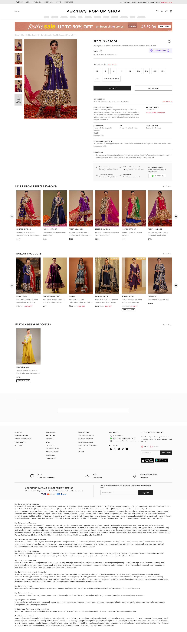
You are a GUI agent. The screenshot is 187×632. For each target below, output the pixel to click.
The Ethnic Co (49, 528)
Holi (22, 611)
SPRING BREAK (164, 532)
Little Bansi (36, 602)
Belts (75, 579)
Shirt (100, 595)
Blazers (134, 563)
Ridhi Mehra (29, 509)
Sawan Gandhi (152, 516)
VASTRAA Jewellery (112, 542)
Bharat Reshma (70, 528)
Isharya (29, 542)
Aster (123, 542)
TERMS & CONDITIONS (85, 442)
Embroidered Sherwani (75, 595)
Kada (57, 579)
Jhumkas (151, 577)
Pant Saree (106, 556)
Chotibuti (45, 602)
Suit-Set (141, 563)
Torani (168, 516)
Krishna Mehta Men (102, 528)
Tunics (109, 553)
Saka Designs (147, 602)
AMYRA (160, 544)
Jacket (88, 595)
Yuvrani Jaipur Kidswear (95, 602)
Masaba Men (37, 532)
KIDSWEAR (48, 2)
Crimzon (92, 546)
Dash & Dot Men (26, 525)
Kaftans (102, 553)
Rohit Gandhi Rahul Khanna (74, 513)
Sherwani (43, 563)
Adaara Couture (91, 518)
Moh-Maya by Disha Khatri (44, 542)
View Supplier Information (155, 112)
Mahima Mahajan (118, 509)
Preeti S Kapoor (105, 41)
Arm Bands (126, 574)
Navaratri (61, 611)
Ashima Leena (91, 513)
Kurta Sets (35, 553)
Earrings (27, 574)
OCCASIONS (50, 455)
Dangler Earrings (140, 577)
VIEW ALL (167, 186)
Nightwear (67, 556)
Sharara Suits (63, 588)
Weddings (112, 611)
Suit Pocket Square (96, 563)
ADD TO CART (153, 88)
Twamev (28, 528)
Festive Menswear (31, 567)
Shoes (63, 579)
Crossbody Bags (151, 579)
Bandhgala (57, 565)
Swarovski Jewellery (39, 577)
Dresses (73, 553)
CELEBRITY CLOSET (52, 448)
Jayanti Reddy (83, 509)
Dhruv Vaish (38, 525)
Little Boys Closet (69, 602)
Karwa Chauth (122, 611)
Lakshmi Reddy (55, 602)
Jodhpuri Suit (31, 565)
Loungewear (97, 565)
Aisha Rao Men (85, 530)
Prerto (85, 546)
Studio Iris (102, 518)
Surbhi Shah (33, 516)
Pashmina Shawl (68, 581)
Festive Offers (128, 556)
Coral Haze (139, 544)
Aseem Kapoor (157, 518)
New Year (132, 611)
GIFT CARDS (50, 445)
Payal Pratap (44, 511)
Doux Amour (87, 544)
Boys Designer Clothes (23, 595)
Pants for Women (146, 553)
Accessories (87, 565)
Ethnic (127, 565)
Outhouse (100, 542)
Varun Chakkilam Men (76, 535)
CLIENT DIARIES (51, 458)
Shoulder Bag (36, 581)
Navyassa (80, 602)
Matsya (162, 516)
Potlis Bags (88, 579)
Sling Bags (139, 579)
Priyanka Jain (88, 516)
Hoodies (108, 563)
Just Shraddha (20, 544)
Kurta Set (72, 588)
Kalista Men (136, 530)
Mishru (129, 509)
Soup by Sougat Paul (102, 516)
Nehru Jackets (52, 595)
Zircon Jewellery (54, 577)
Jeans (162, 563)
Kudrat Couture (161, 530)
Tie (67, 567)
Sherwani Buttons (152, 563)
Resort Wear (158, 553)
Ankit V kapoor (61, 525)
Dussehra (70, 611)
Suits (56, 563)
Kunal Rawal (19, 528)
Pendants (155, 574)
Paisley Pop (53, 546)
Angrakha (48, 565)
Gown (79, 553)
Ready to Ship (117, 556)
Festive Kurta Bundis (156, 565)
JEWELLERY (37, 2)
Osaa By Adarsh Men (139, 506)
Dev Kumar (89, 528)
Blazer (94, 595)
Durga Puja (93, 611)
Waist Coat (76, 563)
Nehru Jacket (28, 563)
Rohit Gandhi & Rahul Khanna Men (118, 532)
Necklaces (18, 574)
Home (17, 35)
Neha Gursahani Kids (125, 602)
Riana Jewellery (51, 544)
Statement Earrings (125, 577)
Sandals (69, 579)
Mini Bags (18, 581)
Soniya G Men (152, 532)
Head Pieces (105, 574)
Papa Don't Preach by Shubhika (26, 511)
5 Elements (122, 544)
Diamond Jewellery (96, 577)
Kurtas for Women (53, 553)
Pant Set (42, 567)
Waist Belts (120, 579)
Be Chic (130, 544)
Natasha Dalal (30, 506)
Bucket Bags (163, 579)
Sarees (42, 553)
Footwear (60, 567)
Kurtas (51, 563)
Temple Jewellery (81, 577)
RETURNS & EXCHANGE (85, 439)
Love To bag (71, 542)
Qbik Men (18, 530)
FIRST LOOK (68, 2)
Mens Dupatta (68, 565)
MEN (27, 2)
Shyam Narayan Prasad (61, 516)
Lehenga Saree (84, 556)
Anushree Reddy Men (40, 530)
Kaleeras (88, 574)
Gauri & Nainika (70, 509)
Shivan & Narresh (50, 509)
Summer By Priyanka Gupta (159, 506)
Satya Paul (53, 506)
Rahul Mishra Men (81, 532)
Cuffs (33, 574)
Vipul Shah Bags (150, 544)
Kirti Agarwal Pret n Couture (25, 604)
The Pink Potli (83, 542)
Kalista (92, 509)
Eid (41, 611)
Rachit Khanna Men (57, 530)
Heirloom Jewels (144, 574)
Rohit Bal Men (143, 525)
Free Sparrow (111, 602)
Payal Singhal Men (57, 532)
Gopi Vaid (115, 516)
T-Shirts (127, 563)
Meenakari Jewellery (22, 577)
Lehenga (35, 588)
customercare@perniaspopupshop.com (126, 441)
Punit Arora (69, 532)
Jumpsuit (77, 565)
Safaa (57, 518)
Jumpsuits (40, 556)
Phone (156, 446)
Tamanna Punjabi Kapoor (117, 518)
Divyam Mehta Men (75, 525)
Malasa (28, 518)
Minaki (41, 544)
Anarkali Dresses (90, 588)
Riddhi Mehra (97, 511)
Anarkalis (26, 553)
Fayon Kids (19, 602)
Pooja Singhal (42, 506)
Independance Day (32, 611)
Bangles (53, 574)
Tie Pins (85, 563)
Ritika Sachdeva (75, 546)
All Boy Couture (159, 602)
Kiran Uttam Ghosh (104, 509)
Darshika (81, 528)
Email (146, 446)
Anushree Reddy (73, 506)
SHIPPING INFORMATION (86, 435)
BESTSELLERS (50, 435)
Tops (96, 553)
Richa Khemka (65, 518)
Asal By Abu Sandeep (88, 506)
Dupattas (57, 556)
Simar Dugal (19, 518)
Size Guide (112, 65)
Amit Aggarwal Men (144, 528)
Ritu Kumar (121, 511)
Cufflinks (120, 565)
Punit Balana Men (129, 528)
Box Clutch (57, 581)
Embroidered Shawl (83, 581)
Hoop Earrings (20, 579)
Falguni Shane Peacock (112, 506)
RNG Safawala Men (97, 532)
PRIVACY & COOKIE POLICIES (87, 445)
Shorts (120, 563)
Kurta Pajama (20, 565)
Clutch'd (92, 542)
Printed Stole (96, 581)
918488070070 (166, 2)
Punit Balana (55, 511)
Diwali (17, 611)
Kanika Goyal (77, 516)
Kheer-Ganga (38, 528)
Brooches (72, 567)
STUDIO (58, 2)
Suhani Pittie (63, 546)
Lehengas (18, 553)
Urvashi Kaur (145, 518)
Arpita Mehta (140, 516)
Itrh (73, 518)
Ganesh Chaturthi (81, 611)
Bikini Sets (18, 556)
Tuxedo (40, 565)
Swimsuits (49, 556)
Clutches (97, 579)
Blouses (75, 556)
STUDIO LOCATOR (21, 442)
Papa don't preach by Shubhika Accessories (31, 546)
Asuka (160, 525)
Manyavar (39, 509)
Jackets (32, 556)
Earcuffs (96, 574)
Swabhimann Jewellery (153, 542)
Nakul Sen (136, 509)
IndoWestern (143, 565)
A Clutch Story (99, 544)
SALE (48, 442)
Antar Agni (62, 506)
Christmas (103, 611)
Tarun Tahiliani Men (161, 528)
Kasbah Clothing (148, 530)
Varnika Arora (60, 542)
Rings (47, 574)
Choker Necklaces (33, 579)
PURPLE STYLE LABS (21, 435)
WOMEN (19, 2)
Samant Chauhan (21, 516)
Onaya (60, 509)
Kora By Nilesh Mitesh (94, 535)
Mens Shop (19, 567)
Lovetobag (78, 544)
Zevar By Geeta (137, 542)
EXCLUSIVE (49, 439)
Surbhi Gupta (37, 518)
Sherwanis (65, 553)
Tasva (17, 525)
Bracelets (39, 574)
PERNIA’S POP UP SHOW (23, 439)
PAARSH (46, 532)
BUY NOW (112, 88)
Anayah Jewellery (65, 544)
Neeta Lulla (118, 513)
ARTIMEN (68, 530)
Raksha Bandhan (50, 611)
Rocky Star (127, 506)
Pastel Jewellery (68, 577)
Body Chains (116, 574)
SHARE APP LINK (166, 452)
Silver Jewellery (110, 577)
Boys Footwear (124, 595)
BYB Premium (42, 604)
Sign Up (146, 492)
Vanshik (107, 525)
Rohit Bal (129, 511)
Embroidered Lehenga (48, 588)
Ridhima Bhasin (109, 511)
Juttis (81, 579)
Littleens (137, 602)
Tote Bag (26, 581)
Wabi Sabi (153, 525)
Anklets (134, 574)
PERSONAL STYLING (53, 452)
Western (134, 565)
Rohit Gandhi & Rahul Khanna (145, 511)
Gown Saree (96, 556)
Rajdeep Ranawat (68, 511)
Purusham (59, 528)
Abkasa (75, 530)
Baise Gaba (19, 509)
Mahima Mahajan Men (23, 532)
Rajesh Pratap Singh (83, 511)
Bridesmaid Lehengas (121, 553)
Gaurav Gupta (57, 513)
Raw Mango (19, 506)
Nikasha (100, 513)
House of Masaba (127, 516)
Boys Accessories (137, 595)
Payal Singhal (45, 513)
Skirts (26, 556)
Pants (62, 563)
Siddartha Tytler (21, 513)
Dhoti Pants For (110, 588)
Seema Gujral (163, 511)
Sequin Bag (47, 581)
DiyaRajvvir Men (110, 530)
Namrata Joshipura (143, 513)
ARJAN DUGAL (97, 530)
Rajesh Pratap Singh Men (93, 525)
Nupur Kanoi (146, 509)
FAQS (79, 448)
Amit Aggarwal (129, 513)
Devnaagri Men (116, 528)
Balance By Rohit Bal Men (41, 535)
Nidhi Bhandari (111, 544)
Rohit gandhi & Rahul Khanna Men (123, 525)
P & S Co (27, 602)
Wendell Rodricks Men (23, 535)
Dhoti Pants (134, 553)
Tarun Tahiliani (33, 513)
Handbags (105, 579)
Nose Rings (70, 574)
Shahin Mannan (133, 518)
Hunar (128, 542)
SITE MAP (81, 452)
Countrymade (49, 525)
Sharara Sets (88, 553)
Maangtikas (79, 574)
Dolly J (100, 506)
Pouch (113, 579)
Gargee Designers (124, 530)
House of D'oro (32, 544)
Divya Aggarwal (45, 516)
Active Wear (51, 567)
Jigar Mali (80, 518)
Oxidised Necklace (48, 579)
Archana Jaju (48, 518)
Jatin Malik (27, 530)
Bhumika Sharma (159, 513)
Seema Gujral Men (139, 532)
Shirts (37, 563)
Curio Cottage (20, 542)
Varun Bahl (109, 513)
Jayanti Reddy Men (60, 535)
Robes (114, 563)
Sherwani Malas (109, 565)
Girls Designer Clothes (23, 588)
